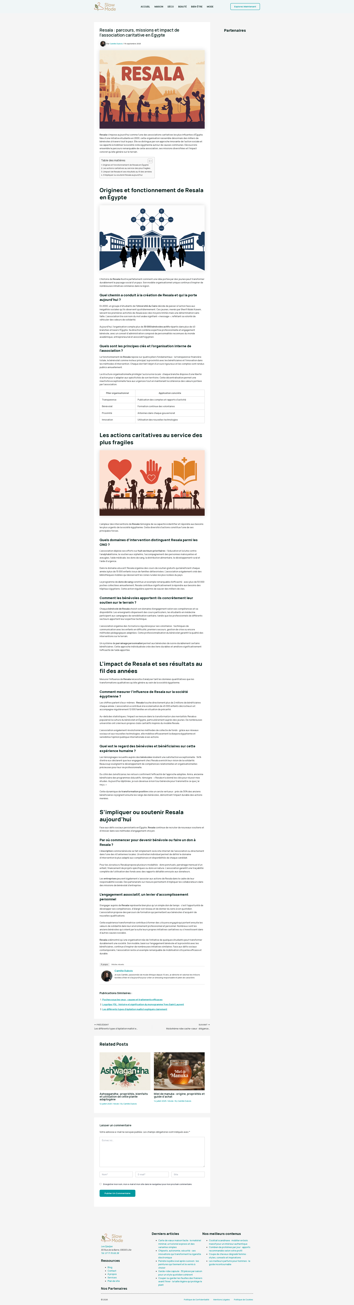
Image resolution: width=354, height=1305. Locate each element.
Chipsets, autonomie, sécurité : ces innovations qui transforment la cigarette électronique (179, 1254)
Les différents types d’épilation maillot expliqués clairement (134, 1009)
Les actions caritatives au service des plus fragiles (126, 168)
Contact (112, 1270)
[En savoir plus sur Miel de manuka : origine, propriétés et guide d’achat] (179, 1071)
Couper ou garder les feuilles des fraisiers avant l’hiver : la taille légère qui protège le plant (180, 1282)
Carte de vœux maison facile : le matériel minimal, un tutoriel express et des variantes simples (179, 1244)
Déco (171, 6)
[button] (245, 6)
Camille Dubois (123, 970)
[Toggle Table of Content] (149, 161)
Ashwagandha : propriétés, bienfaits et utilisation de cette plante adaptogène (124, 1096)
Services (112, 1277)
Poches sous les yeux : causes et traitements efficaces (132, 999)
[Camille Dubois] (106, 975)
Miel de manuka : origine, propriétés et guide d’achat (179, 1095)
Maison (158, 6)
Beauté (182, 6)
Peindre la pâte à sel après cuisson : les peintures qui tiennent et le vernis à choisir (178, 1264)
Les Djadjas (106, 1246)
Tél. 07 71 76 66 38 (110, 1253)
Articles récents (117, 964)
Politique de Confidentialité (196, 1299)
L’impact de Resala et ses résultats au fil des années (127, 171)
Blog (110, 1267)
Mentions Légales (221, 1299)
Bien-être (196, 6)
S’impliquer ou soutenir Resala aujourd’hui (122, 175)
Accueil (145, 6)
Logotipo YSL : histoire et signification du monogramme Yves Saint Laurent (143, 1004)
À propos (104, 964)
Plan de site (114, 1281)
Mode (210, 6)
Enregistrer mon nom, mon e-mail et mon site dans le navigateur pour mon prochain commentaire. (147, 1184)
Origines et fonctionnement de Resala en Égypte (126, 165)
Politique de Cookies (243, 1299)
